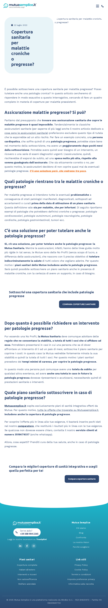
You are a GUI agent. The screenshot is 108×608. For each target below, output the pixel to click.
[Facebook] (27, 545)
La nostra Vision (81, 542)
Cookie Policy (81, 570)
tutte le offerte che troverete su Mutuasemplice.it (67, 410)
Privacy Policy (81, 565)
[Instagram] (33, 545)
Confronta (81, 537)
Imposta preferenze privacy (81, 579)
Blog (81, 533)
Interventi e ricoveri (27, 574)
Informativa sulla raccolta (81, 584)
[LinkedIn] (20, 545)
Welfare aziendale (27, 584)
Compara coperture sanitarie (82, 479)
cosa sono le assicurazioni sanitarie (25, 133)
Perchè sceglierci (81, 547)
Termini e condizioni (81, 574)
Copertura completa (27, 565)
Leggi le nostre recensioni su (27, 539)
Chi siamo (81, 528)
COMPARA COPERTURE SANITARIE (79, 304)
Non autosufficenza (27, 579)
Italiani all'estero (27, 570)
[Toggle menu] (97, 6)
